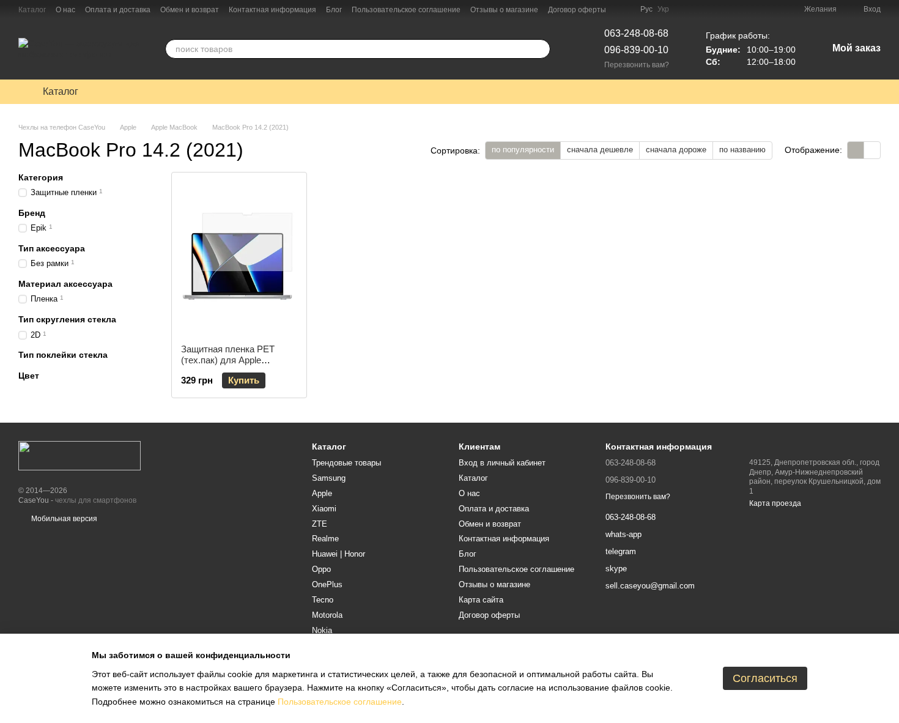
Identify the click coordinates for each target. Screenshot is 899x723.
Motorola (327, 615)
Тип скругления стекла (67, 319)
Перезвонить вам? (636, 65)
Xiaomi (324, 508)
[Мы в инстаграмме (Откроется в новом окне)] (623, 9)
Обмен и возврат (189, 10)
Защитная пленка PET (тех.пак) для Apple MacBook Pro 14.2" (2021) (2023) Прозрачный (234, 365)
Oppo (321, 569)
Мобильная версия (63, 518)
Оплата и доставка (117, 10)
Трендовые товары (346, 462)
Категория (40, 177)
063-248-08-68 (636, 33)
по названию (742, 149)
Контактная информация (272, 10)
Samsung (329, 478)
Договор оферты (577, 10)
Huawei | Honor (338, 553)
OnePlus (327, 584)
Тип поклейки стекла (63, 355)
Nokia (322, 630)
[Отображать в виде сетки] (856, 150)
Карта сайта (481, 599)
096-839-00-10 (636, 50)
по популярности (523, 149)
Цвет (28, 375)
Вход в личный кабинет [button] (502, 462)
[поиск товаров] (540, 49)
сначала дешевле (600, 149)
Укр (663, 9)
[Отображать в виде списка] (872, 150)
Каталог (32, 10)
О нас (65, 10)
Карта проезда (775, 503)
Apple (322, 493)
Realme (325, 538)
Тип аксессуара (51, 248)
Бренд (31, 213)
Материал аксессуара (65, 284)
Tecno (322, 599)
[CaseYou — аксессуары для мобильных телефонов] (79, 455)
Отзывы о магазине (504, 10)
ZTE (319, 523)
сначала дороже (676, 149)
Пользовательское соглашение (406, 10)
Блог (334, 10)
